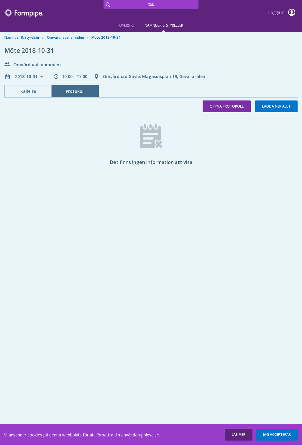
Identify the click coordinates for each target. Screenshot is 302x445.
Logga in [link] (277, 12)
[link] (33, 13)
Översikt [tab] (127, 25)
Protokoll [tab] (75, 91)
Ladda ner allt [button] (276, 106)
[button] (238, 435)
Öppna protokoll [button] (227, 106)
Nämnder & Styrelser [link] (22, 37)
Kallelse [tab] (28, 91)
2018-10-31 (27, 76)
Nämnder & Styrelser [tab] (164, 25)
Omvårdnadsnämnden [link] (65, 37)
